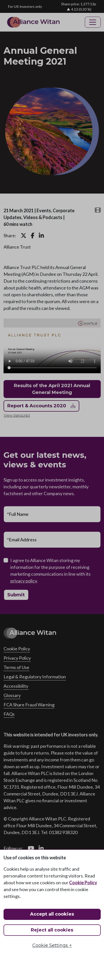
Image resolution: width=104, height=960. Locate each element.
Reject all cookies (52, 930)
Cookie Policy (83, 882)
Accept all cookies (52, 914)
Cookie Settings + (52, 945)
